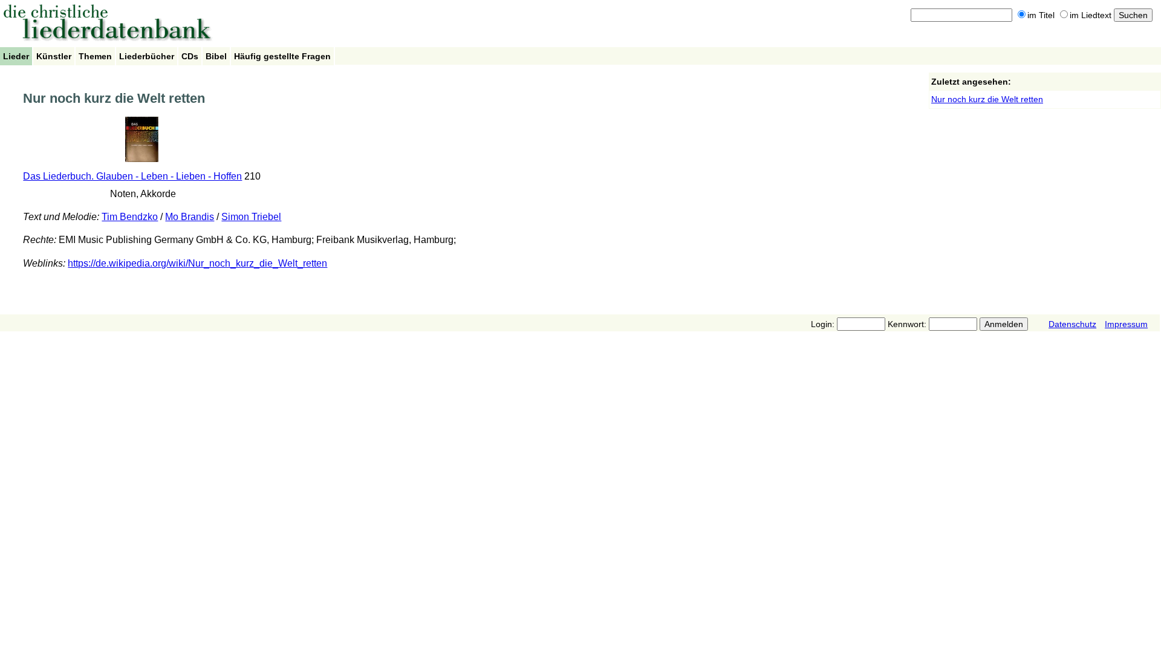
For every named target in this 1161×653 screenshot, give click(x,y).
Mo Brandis (189, 217)
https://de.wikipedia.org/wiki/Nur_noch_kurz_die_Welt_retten (197, 263)
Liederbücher (146, 56)
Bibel (216, 56)
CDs (189, 56)
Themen (95, 56)
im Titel (1041, 15)
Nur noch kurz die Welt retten (987, 99)
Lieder (16, 56)
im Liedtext (1090, 15)
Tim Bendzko (130, 217)
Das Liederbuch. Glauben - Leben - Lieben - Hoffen (132, 176)
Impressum (1126, 324)
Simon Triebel (251, 217)
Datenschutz (1072, 324)
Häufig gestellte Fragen (282, 56)
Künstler (53, 56)
